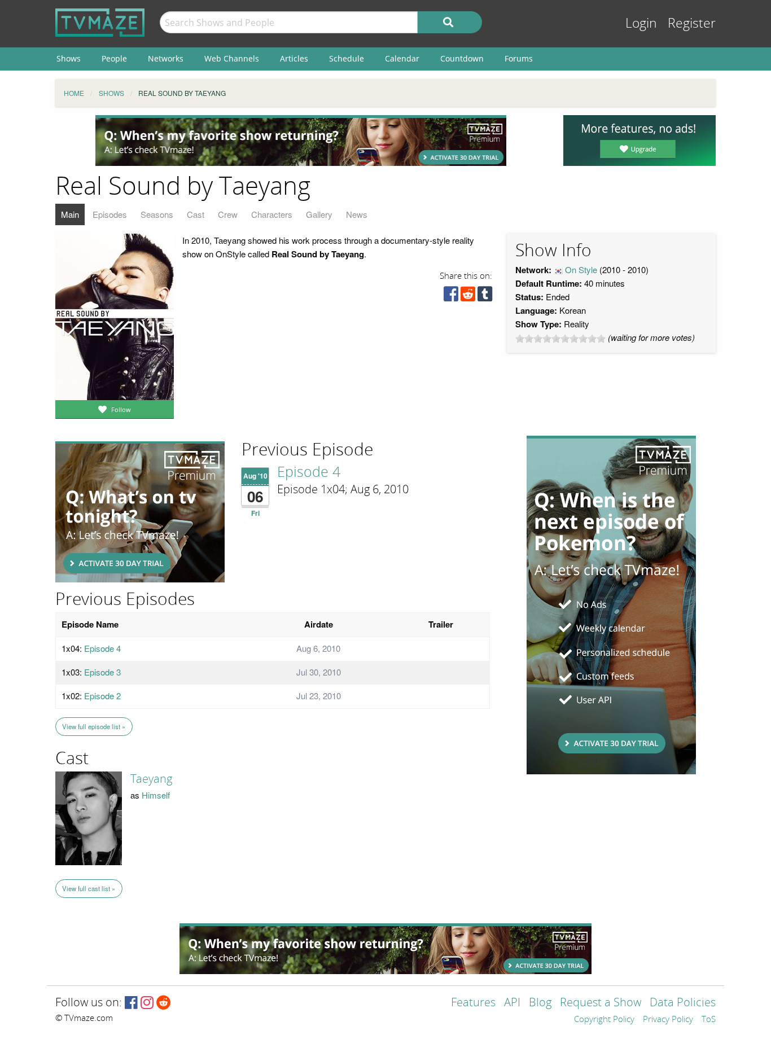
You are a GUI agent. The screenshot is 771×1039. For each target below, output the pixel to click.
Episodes (110, 214)
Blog (540, 1003)
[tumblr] (485, 297)
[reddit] (468, 297)
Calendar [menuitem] (402, 58)
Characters (271, 214)
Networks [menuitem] (165, 58)
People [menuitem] (114, 58)
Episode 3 (102, 672)
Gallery (319, 214)
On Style (581, 269)
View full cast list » (88, 888)
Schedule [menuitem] (346, 58)
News (356, 214)
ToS (709, 1019)
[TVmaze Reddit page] (163, 1003)
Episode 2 (102, 696)
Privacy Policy (668, 1019)
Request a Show (600, 1003)
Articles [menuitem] (294, 58)
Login (641, 23)
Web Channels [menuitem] (231, 58)
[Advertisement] (300, 140)
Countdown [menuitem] (462, 58)
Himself (156, 795)
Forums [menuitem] (519, 58)
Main (70, 214)
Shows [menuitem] (68, 58)
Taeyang (151, 779)
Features (473, 1003)
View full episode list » (93, 726)
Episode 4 (308, 472)
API (512, 1003)
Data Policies (683, 1003)
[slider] (560, 338)
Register (692, 23)
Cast (195, 214)
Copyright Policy (604, 1019)
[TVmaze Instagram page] (147, 1003)
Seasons (157, 214)
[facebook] (451, 297)
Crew (228, 214)
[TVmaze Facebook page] (131, 1003)
